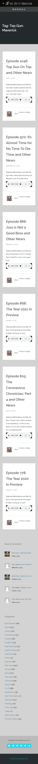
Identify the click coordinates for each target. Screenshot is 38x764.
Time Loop (9, 707)
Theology (8, 704)
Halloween (9, 654)
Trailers (7, 711)
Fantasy (8, 639)
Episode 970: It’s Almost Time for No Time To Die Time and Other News (19, 148)
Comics (8, 631)
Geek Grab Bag (10, 646)
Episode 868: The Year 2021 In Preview (19, 309)
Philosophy (9, 677)
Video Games (10, 715)
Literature (8, 662)
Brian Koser (15, 553)
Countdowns (10, 635)
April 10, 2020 (11, 411)
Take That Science (12, 696)
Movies (7, 669)
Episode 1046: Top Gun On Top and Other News (19, 67)
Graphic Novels (11, 650)
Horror (7, 658)
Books (7, 627)
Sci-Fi (7, 688)
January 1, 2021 (11, 320)
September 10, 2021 (13, 166)
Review (7, 685)
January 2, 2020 (11, 490)
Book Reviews (10, 623)
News (7, 673)
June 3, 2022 (10, 78)
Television (8, 700)
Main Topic (9, 665)
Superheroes (9, 692)
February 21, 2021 (12, 244)
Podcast (8, 681)
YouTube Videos (11, 719)
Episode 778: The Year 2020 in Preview (17, 478)
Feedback (8, 643)
